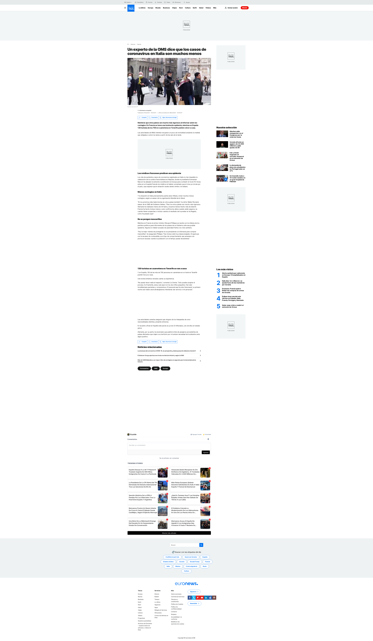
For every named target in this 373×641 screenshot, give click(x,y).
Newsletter (193, 603)
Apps (156, 607)
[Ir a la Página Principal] (130, 8)
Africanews (158, 613)
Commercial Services (177, 596)
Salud (201, 8)
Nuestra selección (226, 127)
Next (181, 8)
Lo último (142, 8)
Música (177, 566)
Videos (208, 8)
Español (128, 2)
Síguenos (157, 605)
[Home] (128, 44)
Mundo (158, 8)
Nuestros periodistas (144, 621)
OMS (155, 368)
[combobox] (194, 2)
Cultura (187, 8)
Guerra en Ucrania (191, 557)
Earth (195, 8)
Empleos (173, 614)
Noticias (133, 44)
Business (166, 8)
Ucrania (181, 561)
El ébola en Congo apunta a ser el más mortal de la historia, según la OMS (161, 355)
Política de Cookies (177, 604)
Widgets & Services (161, 610)
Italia (168, 566)
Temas (140, 590)
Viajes (174, 8)
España (204, 557)
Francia (207, 561)
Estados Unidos (168, 561)
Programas (141, 618)
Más (172, 590)
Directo (244, 8)
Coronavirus (144, 368)
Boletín (157, 596)
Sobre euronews (176, 594)
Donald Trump (194, 561)
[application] (169, 81)
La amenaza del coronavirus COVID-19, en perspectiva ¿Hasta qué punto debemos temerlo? (167, 351)
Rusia (205, 566)
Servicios (157, 590)
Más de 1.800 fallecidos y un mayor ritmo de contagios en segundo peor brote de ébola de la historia (167, 361)
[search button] (184, 2)
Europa (150, 8)
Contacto (174, 611)
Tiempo (157, 599)
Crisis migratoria (191, 566)
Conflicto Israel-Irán (172, 557)
